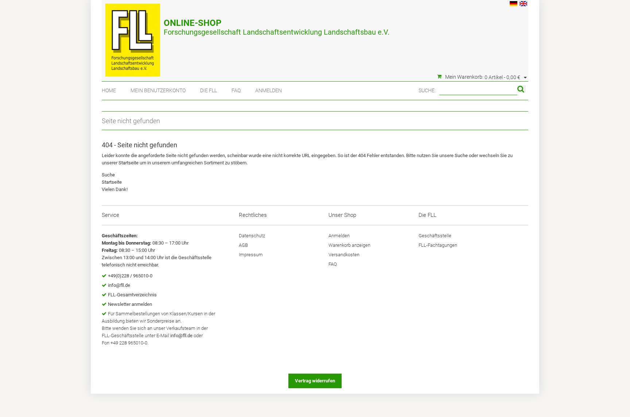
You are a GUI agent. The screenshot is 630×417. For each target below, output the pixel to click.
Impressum (251, 254)
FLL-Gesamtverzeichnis (132, 294)
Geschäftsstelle (435, 235)
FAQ (236, 90)
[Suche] (521, 89)
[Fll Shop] (133, 36)
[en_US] (523, 4)
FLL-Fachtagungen (438, 245)
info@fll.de (119, 285)
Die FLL (208, 90)
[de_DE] (513, 4)
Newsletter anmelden (130, 304)
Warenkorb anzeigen (349, 245)
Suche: (427, 90)
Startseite (128, 162)
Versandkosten (343, 254)
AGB (243, 245)
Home (109, 90)
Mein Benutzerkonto (158, 90)
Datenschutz (252, 235)
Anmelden (268, 90)
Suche (461, 155)
